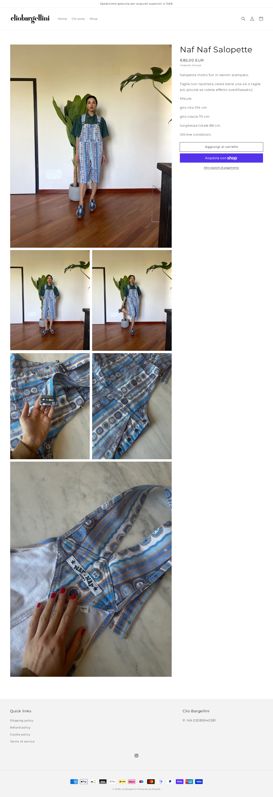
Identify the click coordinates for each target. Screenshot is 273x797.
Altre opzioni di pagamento (221, 167)
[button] (243, 18)
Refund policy (20, 727)
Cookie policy (20, 734)
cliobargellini (129, 789)
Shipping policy (22, 720)
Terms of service (22, 741)
